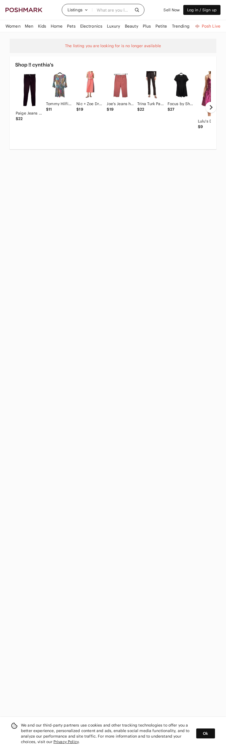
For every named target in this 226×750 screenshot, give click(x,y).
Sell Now (171, 9)
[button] (78, 10)
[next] (210, 107)
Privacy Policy (66, 741)
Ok (205, 733)
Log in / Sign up (202, 9)
